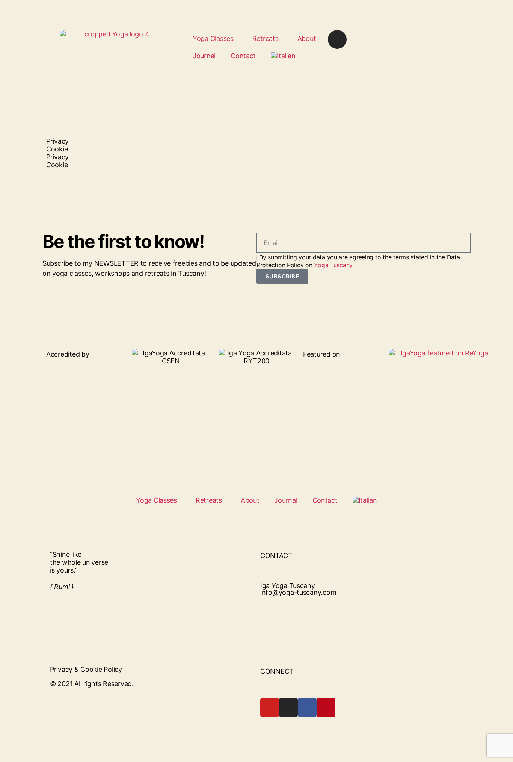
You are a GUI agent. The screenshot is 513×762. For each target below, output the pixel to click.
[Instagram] (337, 39)
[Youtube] (269, 707)
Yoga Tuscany (333, 265)
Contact (243, 56)
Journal (204, 56)
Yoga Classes (213, 38)
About (306, 38)
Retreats (265, 38)
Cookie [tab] (57, 149)
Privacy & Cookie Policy (86, 669)
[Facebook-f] (307, 707)
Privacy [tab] (57, 141)
